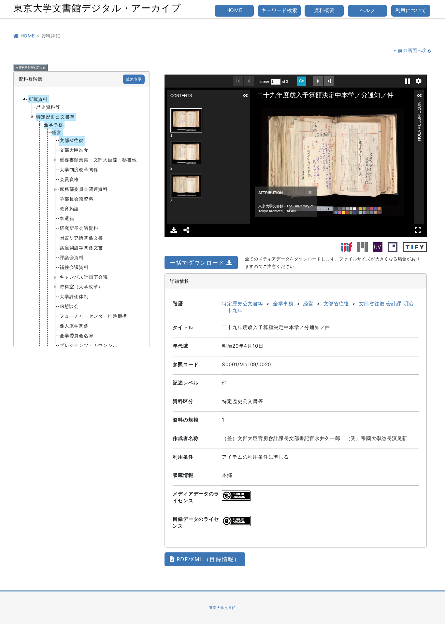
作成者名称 (185, 438)
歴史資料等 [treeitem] (48, 107)
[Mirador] (362, 246)
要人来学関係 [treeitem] (74, 325)
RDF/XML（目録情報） (207, 559)
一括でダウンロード (198, 262)
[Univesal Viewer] (377, 246)
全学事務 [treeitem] (53, 124)
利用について (410, 10)
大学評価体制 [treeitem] (74, 296)
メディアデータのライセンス (196, 497)
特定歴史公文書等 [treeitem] (55, 116)
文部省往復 (336, 303)
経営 (308, 303)
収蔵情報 (183, 475)
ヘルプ (367, 10)
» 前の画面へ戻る (413, 50)
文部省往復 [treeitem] (72, 140)
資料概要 (324, 10)
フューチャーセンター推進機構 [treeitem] (93, 316)
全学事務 (283, 303)
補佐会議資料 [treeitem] (74, 267)
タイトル (183, 327)
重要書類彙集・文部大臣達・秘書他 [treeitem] (98, 159)
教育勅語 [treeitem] (69, 208)
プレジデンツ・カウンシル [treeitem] (89, 345)
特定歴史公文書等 (242, 303)
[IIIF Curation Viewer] (392, 246)
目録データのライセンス (196, 522)
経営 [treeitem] (57, 132)
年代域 (180, 346)
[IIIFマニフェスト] (346, 246)
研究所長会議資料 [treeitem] (79, 228)
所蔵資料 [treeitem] (38, 99)
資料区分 (183, 401)
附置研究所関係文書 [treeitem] (81, 238)
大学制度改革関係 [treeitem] (79, 169)
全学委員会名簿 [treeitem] (76, 335)
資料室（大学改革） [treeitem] (81, 286)
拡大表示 (133, 79)
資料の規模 (185, 420)
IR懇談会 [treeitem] (69, 306)
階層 (178, 303)
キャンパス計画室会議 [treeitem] (84, 277)
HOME (234, 10)
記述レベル (185, 383)
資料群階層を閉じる (31, 68)
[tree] (81, 217)
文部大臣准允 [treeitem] (74, 150)
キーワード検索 (279, 10)
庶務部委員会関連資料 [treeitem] (84, 189)
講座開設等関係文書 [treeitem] (81, 247)
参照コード (185, 364)
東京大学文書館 (222, 607)
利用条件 (183, 457)
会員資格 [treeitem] (69, 179)
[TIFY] (415, 246)
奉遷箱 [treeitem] (67, 218)
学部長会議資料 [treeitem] (76, 198)
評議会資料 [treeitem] (72, 257)
